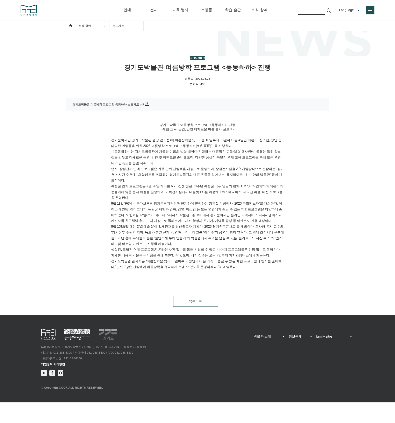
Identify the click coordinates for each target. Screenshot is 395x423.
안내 (127, 10)
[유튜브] (44, 373)
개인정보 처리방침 (53, 364)
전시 (154, 10)
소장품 (206, 10)
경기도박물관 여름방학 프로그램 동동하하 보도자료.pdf (108, 104)
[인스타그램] (60, 373)
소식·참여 (259, 10)
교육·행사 (180, 10)
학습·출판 (233, 10)
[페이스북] (52, 373)
